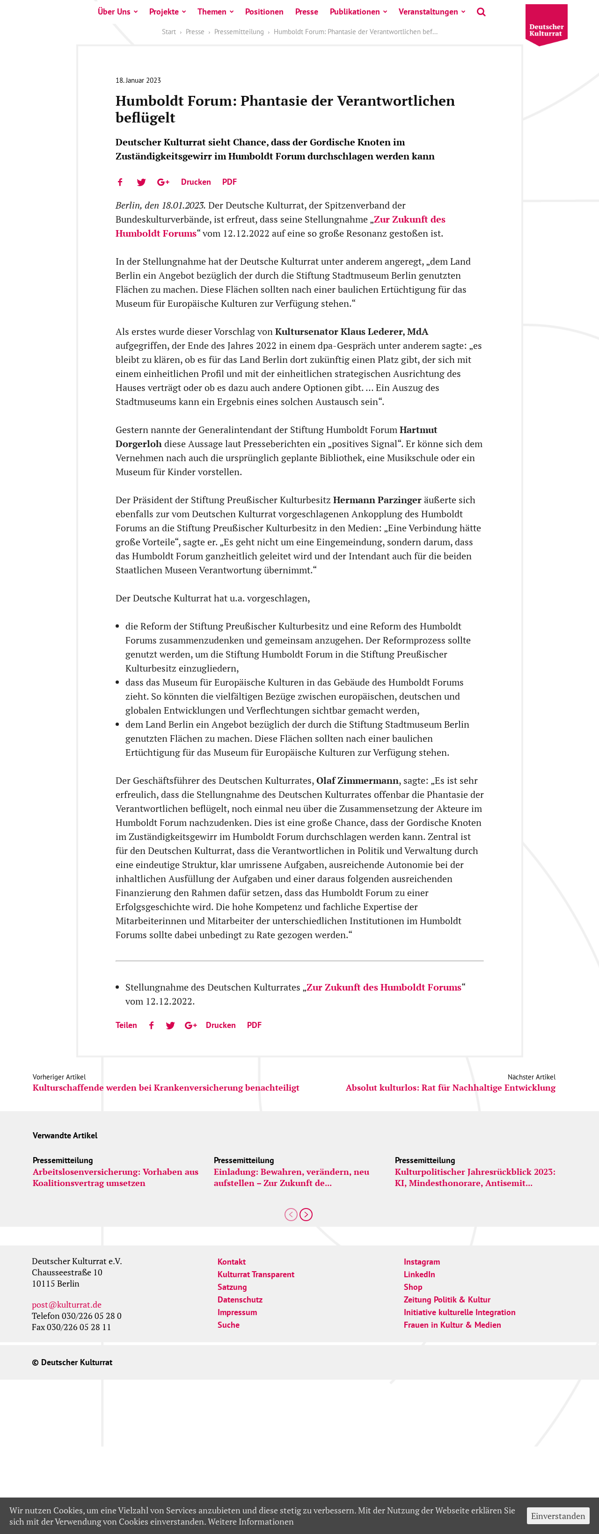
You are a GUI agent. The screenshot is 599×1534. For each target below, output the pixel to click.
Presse (306, 11)
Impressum (237, 1312)
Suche (229, 1324)
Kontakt (232, 1261)
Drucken (196, 181)
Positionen (264, 11)
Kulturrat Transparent (256, 1274)
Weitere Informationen (251, 1521)
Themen (211, 11)
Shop (413, 1286)
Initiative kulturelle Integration (460, 1312)
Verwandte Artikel (65, 1135)
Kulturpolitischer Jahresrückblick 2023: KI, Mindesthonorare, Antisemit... (475, 1177)
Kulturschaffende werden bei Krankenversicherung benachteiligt (166, 1088)
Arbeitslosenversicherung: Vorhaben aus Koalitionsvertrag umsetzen (115, 1177)
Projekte (164, 11)
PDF (229, 181)
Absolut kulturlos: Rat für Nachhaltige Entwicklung (450, 1088)
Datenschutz (240, 1299)
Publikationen (355, 11)
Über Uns (114, 11)
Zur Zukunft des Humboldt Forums (384, 987)
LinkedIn (419, 1274)
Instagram (422, 1261)
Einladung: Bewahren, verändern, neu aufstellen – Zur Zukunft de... (291, 1177)
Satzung (232, 1286)
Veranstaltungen (428, 11)
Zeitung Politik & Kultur (447, 1299)
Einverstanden (558, 1515)
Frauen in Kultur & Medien (452, 1324)
